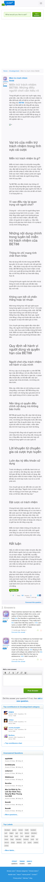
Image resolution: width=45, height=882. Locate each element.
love (21, 833)
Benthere (12, 735)
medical (36, 842)
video (32, 836)
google (27, 836)
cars (22, 836)
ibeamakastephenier (9, 645)
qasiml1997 (6, 618)
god (17, 833)
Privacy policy (17, 878)
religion (11, 833)
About (19, 874)
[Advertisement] (22, 45)
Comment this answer (18, 632)
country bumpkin (14, 728)
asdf (6, 833)
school (6, 845)
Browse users (11, 871)
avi (24, 842)
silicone (27, 833)
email (32, 839)
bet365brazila (10, 765)
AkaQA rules (12, 874)
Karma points (26, 874)
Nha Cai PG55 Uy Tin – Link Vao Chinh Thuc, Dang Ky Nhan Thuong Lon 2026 (13, 792)
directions (33, 833)
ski (37, 839)
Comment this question (33, 602)
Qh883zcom (9, 777)
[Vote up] (11, 595)
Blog (30, 878)
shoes (6, 839)
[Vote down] (15, 595)
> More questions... (11, 814)
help (11, 836)
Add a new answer (9, 669)
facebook (33, 830)
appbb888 (8, 758)
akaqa (12, 842)
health (26, 830)
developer (7, 830)
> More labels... (9, 850)
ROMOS (11, 712)
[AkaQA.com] (8, 3)
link (16, 618)
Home (5, 71)
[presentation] (5, 673)
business (26, 839)
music (16, 836)
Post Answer (33, 690)
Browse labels (33, 871)
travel (6, 836)
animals (21, 830)
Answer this (14, 590)
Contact (34, 874)
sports (29, 842)
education (18, 839)
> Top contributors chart (13, 743)
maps (11, 839)
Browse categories (22, 871)
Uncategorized (14, 71)
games (14, 830)
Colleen (11, 720)
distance (19, 842)
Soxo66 (8, 802)
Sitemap (25, 878)
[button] (5, 673)
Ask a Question (36, 14)
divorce (7, 842)
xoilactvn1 (9, 771)
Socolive (8, 783)
